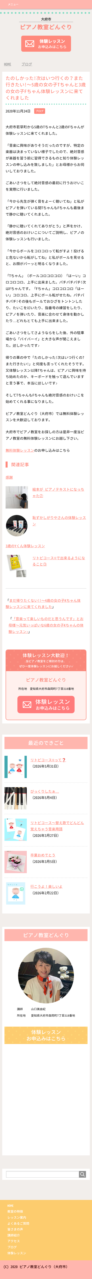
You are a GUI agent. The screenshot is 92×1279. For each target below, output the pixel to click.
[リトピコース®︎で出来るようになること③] (17, 575)
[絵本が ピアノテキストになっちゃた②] (17, 506)
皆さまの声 (15, 1229)
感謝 (9, 477)
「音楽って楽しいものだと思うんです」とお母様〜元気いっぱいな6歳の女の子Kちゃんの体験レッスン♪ (46, 625)
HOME (10, 1205)
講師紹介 (13, 1235)
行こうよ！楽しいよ (46, 886)
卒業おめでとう (42, 855)
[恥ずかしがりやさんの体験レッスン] (17, 534)
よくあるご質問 (18, 1223)
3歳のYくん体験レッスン (25, 545)
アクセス (13, 1241)
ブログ (40, 111)
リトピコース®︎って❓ (48, 760)
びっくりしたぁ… (44, 791)
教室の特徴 (15, 1211)
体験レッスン (16, 1253)
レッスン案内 (16, 1217)
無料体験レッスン (20, 450)
